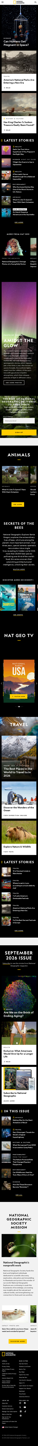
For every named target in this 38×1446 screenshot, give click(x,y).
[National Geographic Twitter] (20, 1407)
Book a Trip (22, 1369)
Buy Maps (22, 1372)
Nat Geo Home (23, 1364)
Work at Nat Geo (7, 1414)
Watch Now (19, 569)
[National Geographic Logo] (9, 1355)
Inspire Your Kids (24, 1374)
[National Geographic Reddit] (20, 1415)
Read (8, 88)
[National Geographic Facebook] (24, 1403)
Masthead (22, 1391)
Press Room (22, 1394)
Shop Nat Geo (23, 1377)
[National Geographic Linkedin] (20, 1411)
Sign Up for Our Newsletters (6, 1417)
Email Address (8, 416)
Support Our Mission (25, 1388)
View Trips (9, 852)
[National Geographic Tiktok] (25, 1411)
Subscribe (6, 963)
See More (19, 222)
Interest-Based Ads (7, 1378)
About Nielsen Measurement (6, 1381)
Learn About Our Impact (26, 1385)
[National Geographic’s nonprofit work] (19, 1266)
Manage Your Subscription (9, 1411)
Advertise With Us (24, 1396)
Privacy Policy (6, 1366)
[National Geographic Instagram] (20, 1403)
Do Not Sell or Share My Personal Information (9, 1386)
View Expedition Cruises (15, 815)
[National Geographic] (19, 2)
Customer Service (7, 1406)
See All (19, 1195)
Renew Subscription (7, 1409)
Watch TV (22, 1383)
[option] (15, 253)
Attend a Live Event (25, 1366)
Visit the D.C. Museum (25, 1380)
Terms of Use (5, 1364)
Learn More (9, 1101)
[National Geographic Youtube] (24, 1407)
